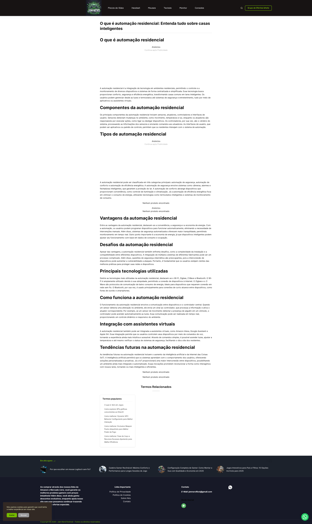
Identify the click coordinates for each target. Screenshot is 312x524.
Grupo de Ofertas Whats (258, 8)
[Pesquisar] (242, 8)
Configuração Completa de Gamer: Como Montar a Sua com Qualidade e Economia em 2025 (190, 469)
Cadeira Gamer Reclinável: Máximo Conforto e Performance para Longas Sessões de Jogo (129, 469)
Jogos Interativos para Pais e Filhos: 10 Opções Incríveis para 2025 (247, 469)
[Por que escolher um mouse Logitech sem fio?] (44, 469)
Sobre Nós (126, 498)
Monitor (183, 8)
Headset (136, 8)
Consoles (199, 8)
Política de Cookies (122, 495)
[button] (305, 517)
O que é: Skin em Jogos (113, 405)
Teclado (168, 8)
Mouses (152, 8)
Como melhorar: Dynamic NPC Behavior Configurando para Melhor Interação (118, 419)
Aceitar (12, 515)
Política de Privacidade (120, 491)
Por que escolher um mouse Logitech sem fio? (70, 469)
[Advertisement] (156, 69)
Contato (127, 501)
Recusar (24, 515)
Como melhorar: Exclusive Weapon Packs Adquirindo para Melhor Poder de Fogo (118, 429)
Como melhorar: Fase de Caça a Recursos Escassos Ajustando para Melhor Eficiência (118, 439)
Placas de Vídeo (116, 8)
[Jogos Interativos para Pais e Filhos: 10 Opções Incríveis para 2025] (220, 469)
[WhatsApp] (183, 505)
